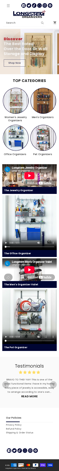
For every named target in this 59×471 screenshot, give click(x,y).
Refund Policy (13, 428)
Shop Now (14, 62)
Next (53, 384)
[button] (8, 5)
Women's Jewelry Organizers (16, 119)
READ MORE (29, 396)
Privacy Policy (13, 424)
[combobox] (24, 22)
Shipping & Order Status (19, 432)
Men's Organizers (43, 117)
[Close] (49, 22)
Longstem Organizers (13, 468)
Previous (5, 384)
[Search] (42, 22)
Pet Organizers (42, 154)
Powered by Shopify (28, 468)
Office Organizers (15, 154)
